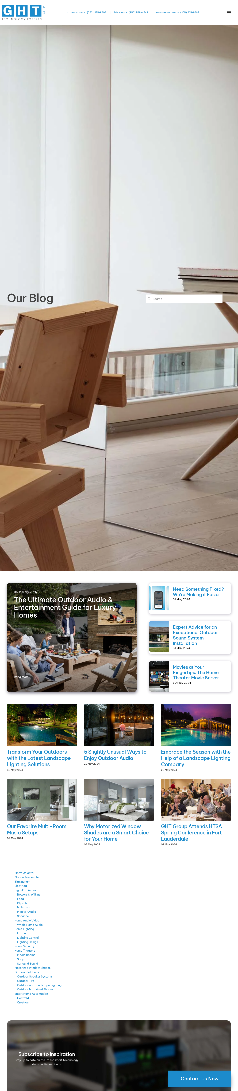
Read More (21, 677)
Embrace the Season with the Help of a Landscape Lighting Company (196, 758)
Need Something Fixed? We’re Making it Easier (198, 591)
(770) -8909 (96, 12)
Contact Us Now (199, 1079)
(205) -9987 (189, 12)
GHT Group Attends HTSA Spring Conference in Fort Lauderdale (191, 832)
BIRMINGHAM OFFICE (167, 12)
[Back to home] (24, 12)
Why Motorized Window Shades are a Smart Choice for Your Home (116, 832)
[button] (229, 12)
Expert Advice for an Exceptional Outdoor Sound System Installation (195, 635)
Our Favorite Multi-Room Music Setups (36, 829)
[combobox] (184, 299)
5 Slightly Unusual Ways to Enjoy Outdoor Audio (115, 755)
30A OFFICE (120, 12)
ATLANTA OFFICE (76, 12)
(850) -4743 (138, 12)
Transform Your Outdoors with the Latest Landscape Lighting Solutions (39, 758)
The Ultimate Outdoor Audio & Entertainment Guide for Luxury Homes (65, 607)
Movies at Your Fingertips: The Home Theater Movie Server (196, 672)
